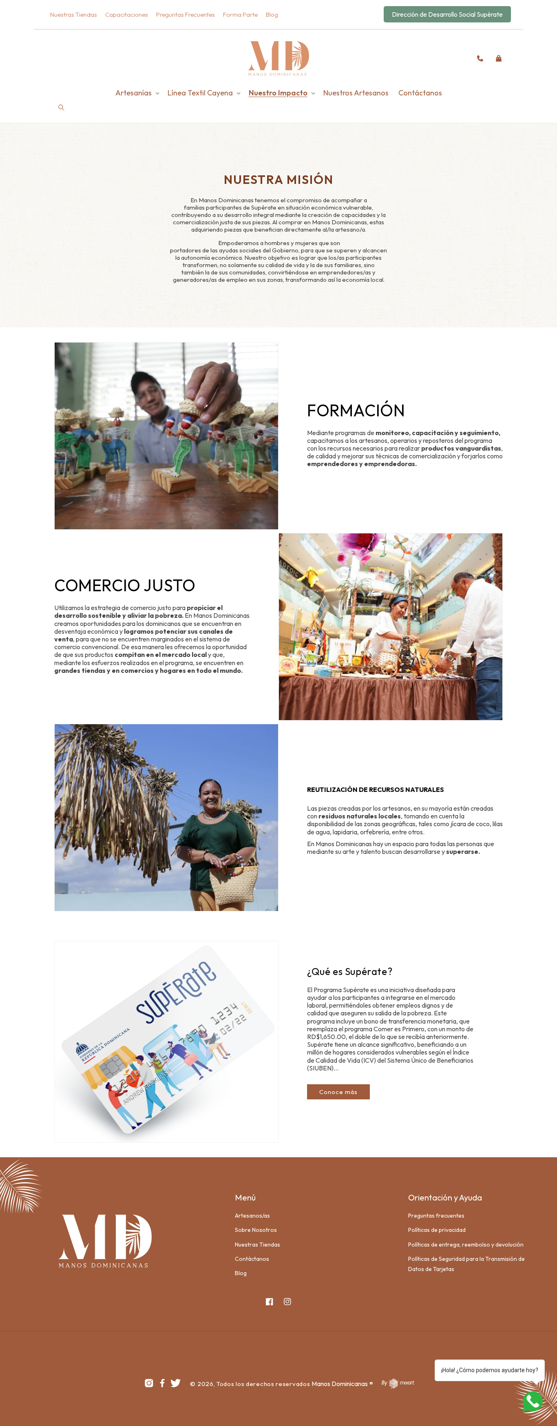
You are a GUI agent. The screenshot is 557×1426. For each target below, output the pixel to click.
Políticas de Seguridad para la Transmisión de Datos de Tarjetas (466, 1264)
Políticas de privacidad (437, 1230)
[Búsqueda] (61, 108)
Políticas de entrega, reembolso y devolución (466, 1244)
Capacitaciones (126, 14)
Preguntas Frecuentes (185, 14)
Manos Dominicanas (340, 1384)
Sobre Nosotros (256, 1230)
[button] (63, 58)
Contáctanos (252, 1258)
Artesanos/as (252, 1215)
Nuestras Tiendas (73, 14)
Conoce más (338, 1092)
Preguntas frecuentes (436, 1215)
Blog (272, 14)
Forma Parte (240, 14)
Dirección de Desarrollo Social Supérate (447, 14)
